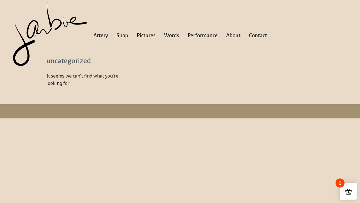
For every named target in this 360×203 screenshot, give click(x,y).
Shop (122, 35)
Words (171, 35)
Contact (258, 35)
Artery (100, 35)
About (233, 35)
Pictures (146, 35)
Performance (203, 35)
